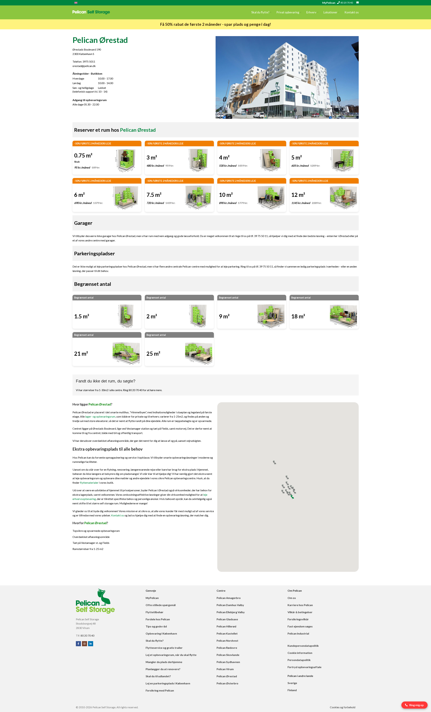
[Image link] (95, 600)
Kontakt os (117, 515)
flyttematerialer (89, 482)
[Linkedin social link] (90, 643)
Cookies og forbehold (342, 707)
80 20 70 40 (347, 2)
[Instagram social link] (84, 643)
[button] (294, 492)
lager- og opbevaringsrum (100, 416)
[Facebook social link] (78, 643)
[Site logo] (91, 12)
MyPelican (328, 2)
